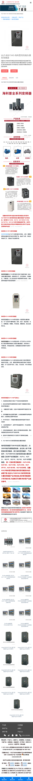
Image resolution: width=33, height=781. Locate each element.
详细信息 (4, 78)
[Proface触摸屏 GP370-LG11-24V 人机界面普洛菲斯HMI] (8, 566)
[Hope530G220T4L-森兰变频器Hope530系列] (8, 682)
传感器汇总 (6, 773)
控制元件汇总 (13, 770)
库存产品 (21, 17)
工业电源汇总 (13, 773)
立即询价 (14, 71)
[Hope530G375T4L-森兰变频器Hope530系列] (8, 637)
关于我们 (22, 742)
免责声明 (16, 744)
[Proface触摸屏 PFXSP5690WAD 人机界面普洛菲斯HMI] (25, 590)
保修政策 (16, 742)
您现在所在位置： (6, 17)
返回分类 (4, 71)
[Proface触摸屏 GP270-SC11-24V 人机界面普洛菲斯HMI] (25, 542)
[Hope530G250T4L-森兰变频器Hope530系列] (25, 660)
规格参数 (11, 78)
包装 (17, 78)
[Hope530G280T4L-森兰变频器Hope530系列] (8, 660)
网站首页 (14, 17)
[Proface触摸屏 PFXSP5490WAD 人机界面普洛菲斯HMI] (25, 613)
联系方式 (28, 742)
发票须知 (10, 742)
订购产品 (4, 742)
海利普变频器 (15, 19)
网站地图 (22, 744)
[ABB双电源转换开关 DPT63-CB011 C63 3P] (8, 542)
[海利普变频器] (16, 86)
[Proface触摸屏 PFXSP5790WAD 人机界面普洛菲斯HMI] (25, 566)
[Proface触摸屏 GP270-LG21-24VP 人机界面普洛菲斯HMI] (8, 590)
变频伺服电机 (6, 19)
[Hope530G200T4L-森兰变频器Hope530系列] (25, 682)
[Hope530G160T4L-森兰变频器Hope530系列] (16, 705)
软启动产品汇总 (21, 770)
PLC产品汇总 (19, 768)
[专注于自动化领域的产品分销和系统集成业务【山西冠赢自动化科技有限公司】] (10, 2)
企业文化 (10, 744)
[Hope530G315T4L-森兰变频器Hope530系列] (25, 637)
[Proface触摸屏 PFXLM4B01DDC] (8, 613)
